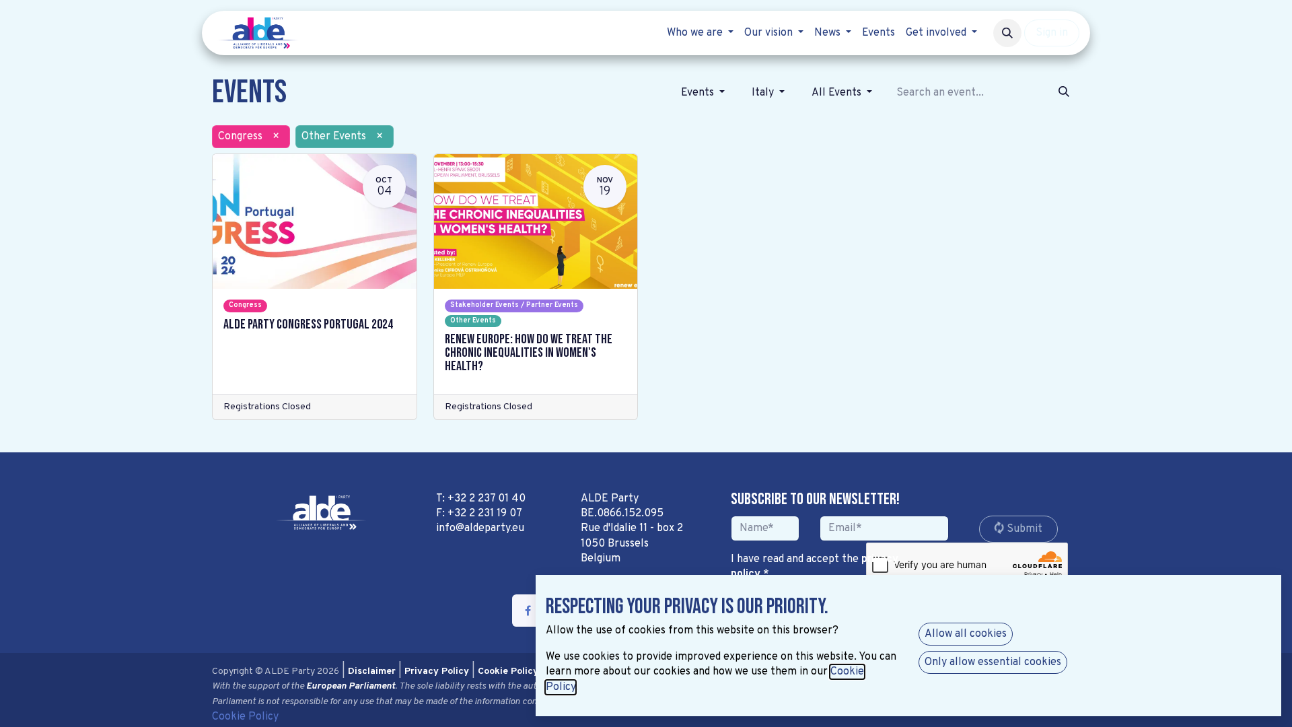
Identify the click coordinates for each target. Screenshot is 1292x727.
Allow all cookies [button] (966, 634)
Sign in (1052, 33)
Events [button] (699, 93)
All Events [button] (838, 93)
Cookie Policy (245, 717)
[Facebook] (528, 610)
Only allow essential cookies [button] (993, 662)
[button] (1007, 33)
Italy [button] (764, 93)
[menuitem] (700, 33)
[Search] (1064, 92)
